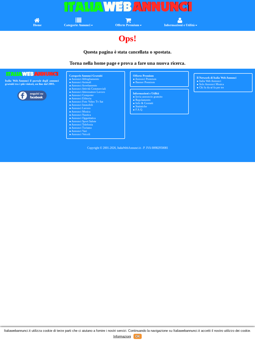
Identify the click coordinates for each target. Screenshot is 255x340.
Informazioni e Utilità (179, 25)
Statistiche (141, 106)
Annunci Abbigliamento (85, 78)
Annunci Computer (82, 95)
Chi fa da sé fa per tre (211, 87)
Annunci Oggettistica (83, 117)
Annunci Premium (145, 78)
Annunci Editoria (81, 98)
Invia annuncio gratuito (149, 96)
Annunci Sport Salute (83, 121)
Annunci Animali (81, 82)
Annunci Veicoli (80, 134)
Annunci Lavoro (81, 108)
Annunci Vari (79, 130)
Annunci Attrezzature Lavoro (88, 91)
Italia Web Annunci (210, 80)
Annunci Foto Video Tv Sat (87, 101)
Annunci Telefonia (82, 124)
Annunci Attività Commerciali (88, 88)
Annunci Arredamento (84, 85)
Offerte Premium (127, 25)
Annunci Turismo (81, 127)
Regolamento (143, 99)
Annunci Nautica (81, 114)
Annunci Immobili (82, 104)
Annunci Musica (80, 111)
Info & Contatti (144, 103)
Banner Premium (145, 82)
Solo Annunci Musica (211, 84)
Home (37, 25)
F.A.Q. (139, 109)
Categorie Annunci (77, 25)
